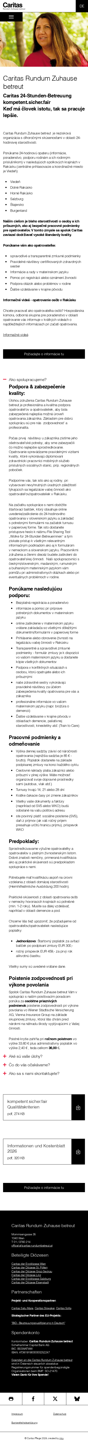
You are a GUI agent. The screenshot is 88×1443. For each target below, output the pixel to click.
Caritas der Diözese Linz (26, 1275)
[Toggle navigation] (11, 16)
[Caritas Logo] (14, 5)
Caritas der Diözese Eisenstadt (30, 1282)
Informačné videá (15, 335)
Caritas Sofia (63, 1308)
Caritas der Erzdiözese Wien (28, 1264)
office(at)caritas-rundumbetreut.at (31, 1245)
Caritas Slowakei (45, 1308)
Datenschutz (59, 1413)
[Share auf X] (55, 1399)
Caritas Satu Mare (22, 1308)
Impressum (17, 1413)
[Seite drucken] (11, 1399)
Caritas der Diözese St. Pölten (29, 1267)
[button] (27, 379)
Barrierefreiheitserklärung (24, 1422)
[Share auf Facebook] (33, 1399)
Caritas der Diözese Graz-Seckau (31, 1271)
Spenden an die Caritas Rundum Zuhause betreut (41, 1360)
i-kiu (61, 1438)
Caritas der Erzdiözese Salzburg (31, 1279)
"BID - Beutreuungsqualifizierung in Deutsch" (38, 1323)
